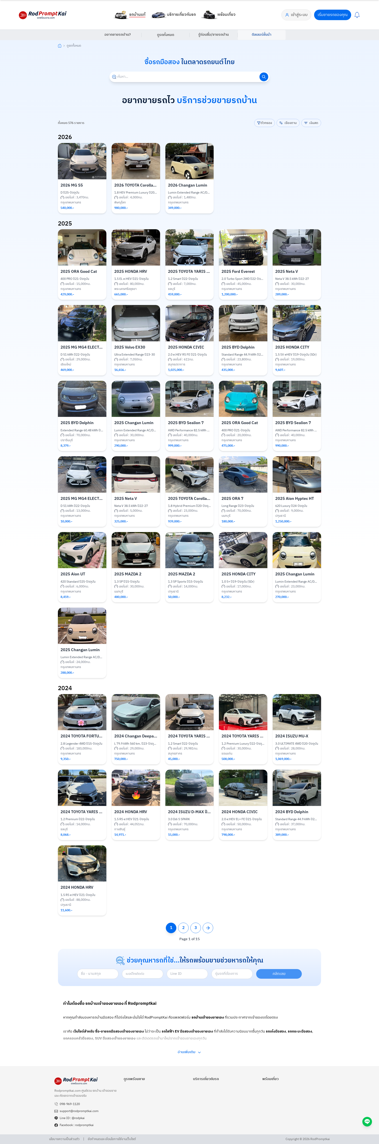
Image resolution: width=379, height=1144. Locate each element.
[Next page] (208, 928)
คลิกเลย (279, 974)
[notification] (357, 15)
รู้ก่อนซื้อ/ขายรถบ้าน (213, 35)
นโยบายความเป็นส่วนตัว (64, 1139)
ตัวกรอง (266, 123)
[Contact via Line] (367, 1121)
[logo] (43, 14)
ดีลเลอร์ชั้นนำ (261, 35)
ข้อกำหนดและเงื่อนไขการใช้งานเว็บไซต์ (112, 1139)
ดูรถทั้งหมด (165, 35)
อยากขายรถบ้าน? (117, 35)
